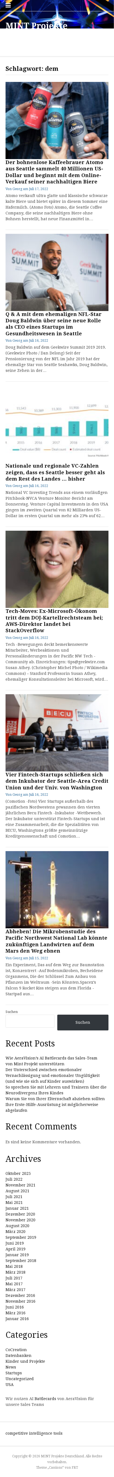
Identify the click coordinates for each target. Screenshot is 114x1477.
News (11, 1367)
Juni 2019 (15, 1243)
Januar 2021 (17, 1208)
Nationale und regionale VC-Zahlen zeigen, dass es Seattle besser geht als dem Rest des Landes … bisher (55, 472)
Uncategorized (20, 1379)
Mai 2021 (14, 1202)
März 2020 (15, 1231)
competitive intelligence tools (34, 1433)
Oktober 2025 (18, 1173)
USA (10, 1384)
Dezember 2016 (20, 1295)
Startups (14, 1373)
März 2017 (15, 1289)
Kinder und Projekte (25, 1361)
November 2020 (20, 1220)
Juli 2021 (14, 1196)
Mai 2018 (14, 1266)
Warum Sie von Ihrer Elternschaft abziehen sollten (55, 1099)
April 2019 (15, 1249)
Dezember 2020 (20, 1214)
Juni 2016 (15, 1307)
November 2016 (20, 1301)
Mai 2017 (14, 1284)
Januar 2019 (17, 1255)
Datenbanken (19, 1355)
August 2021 (17, 1191)
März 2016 (15, 1313)
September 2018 (21, 1260)
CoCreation (16, 1350)
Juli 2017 (14, 1278)
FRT (75, 1468)
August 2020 (17, 1226)
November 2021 (20, 1185)
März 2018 (15, 1272)
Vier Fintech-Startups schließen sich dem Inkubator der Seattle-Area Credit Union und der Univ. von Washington (57, 781)
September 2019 (21, 1237)
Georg (17, 189)
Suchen (12, 1012)
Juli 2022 (14, 1179)
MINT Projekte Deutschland (37, 31)
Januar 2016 (17, 1319)
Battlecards (45, 1398)
